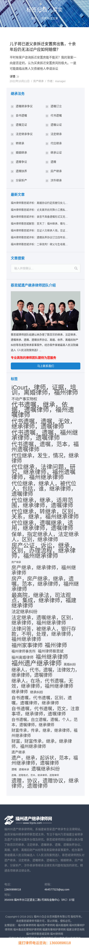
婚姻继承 (21, 152)
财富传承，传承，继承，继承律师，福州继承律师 (44, 733)
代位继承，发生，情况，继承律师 (45, 458)
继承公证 (56, 152)
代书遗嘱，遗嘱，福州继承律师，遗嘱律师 (44, 435)
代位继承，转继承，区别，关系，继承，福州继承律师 (45, 514)
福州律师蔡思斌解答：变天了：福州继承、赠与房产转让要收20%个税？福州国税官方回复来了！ (39, 223)
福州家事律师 (27, 645)
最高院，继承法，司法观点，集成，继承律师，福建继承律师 (43, 600)
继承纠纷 (36, 692)
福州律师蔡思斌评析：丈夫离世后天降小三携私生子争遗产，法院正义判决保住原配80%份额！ (39, 209)
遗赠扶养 (21, 171)
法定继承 (56, 134)
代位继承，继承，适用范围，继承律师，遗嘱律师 (42, 502)
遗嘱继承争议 (24, 106)
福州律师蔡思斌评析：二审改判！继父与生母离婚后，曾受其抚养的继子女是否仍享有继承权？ (39, 244)
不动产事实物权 (24, 399)
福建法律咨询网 (75, 929)
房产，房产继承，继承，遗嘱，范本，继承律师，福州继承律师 (45, 584)
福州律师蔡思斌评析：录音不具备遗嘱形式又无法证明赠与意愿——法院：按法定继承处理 (39, 216)
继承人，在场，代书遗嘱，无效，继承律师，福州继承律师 (42, 683)
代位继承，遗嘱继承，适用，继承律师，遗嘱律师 (42, 525)
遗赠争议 (21, 161)
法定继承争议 (24, 134)
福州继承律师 (52, 657)
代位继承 (56, 143)
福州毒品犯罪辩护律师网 (27, 929)
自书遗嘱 (21, 115)
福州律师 (56, 645)
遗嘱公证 (56, 124)
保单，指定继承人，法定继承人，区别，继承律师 (45, 537)
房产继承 (38, 81)
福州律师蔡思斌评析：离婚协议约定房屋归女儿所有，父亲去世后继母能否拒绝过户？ (39, 203)
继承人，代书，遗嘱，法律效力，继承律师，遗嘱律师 (45, 672)
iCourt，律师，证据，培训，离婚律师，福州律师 (44, 390)
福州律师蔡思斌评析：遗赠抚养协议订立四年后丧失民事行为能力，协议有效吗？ (39, 237)
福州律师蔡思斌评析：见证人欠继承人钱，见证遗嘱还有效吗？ (39, 230)
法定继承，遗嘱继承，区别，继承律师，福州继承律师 (43, 620)
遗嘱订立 (56, 106)
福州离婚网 (62, 925)
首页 (33, 18)
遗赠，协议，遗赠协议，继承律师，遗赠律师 (45, 783)
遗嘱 (14, 769)
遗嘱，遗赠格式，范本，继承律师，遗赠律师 (35, 775)
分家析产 (21, 180)
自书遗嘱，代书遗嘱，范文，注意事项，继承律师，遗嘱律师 (45, 711)
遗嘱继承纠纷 (45, 768)
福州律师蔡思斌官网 (37, 933)
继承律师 (19, 692)
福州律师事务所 (23, 651)
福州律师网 (56, 933)
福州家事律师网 (27, 925)
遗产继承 (18, 752)
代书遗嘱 (56, 115)
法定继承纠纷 (24, 611)
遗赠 (53, 161)
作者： (56, 81)
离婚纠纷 (70, 664)
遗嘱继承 (24, 769)
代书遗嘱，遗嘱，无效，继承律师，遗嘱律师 (43, 424)
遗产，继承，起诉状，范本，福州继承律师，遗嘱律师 (44, 760)
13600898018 (12, 889)
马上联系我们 (45, 366)
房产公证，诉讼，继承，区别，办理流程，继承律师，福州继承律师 (43, 550)
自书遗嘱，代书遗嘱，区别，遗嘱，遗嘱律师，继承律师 (41, 700)
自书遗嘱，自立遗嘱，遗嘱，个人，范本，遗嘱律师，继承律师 (44, 722)
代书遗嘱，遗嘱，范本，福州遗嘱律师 (45, 447)
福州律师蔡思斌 (51, 651)
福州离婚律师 (22, 657)
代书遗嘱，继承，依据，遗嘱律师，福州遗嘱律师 (42, 410)
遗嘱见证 (21, 124)
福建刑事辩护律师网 (54, 929)
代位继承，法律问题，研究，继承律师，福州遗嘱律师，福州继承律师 (43, 472)
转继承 (20, 143)
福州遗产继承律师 (36, 663)
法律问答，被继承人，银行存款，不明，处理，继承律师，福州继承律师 (43, 634)
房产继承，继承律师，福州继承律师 (43, 570)
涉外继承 (56, 180)
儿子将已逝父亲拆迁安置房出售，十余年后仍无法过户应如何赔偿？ (43, 47)
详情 (12, 76)
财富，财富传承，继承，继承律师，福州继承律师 (41, 744)
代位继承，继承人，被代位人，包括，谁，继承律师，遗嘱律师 (43, 488)
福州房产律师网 (46, 925)
